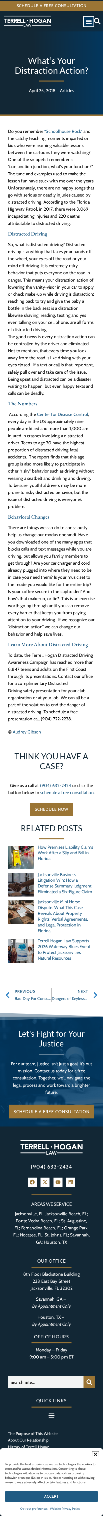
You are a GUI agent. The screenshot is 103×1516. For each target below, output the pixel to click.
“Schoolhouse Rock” (63, 131)
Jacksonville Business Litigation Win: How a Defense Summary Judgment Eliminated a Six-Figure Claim (65, 883)
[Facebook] (32, 1182)
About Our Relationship (28, 1440)
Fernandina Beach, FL (41, 1227)
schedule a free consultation (67, 792)
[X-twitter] (45, 1182)
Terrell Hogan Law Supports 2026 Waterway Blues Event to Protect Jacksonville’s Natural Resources (64, 949)
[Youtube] (58, 1182)
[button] (95, 1454)
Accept (51, 1496)
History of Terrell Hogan (29, 1447)
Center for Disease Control (62, 414)
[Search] (89, 1382)
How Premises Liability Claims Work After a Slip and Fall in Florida (65, 852)
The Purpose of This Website (33, 1433)
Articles (67, 90)
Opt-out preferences (34, 1508)
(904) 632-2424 (55, 785)
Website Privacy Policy (65, 1508)
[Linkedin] (70, 1182)
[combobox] (46, 1382)
